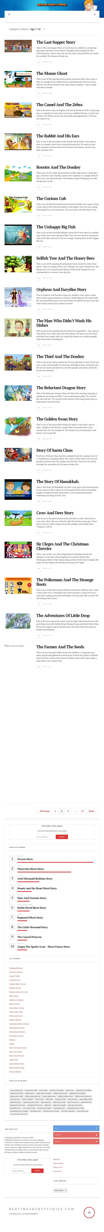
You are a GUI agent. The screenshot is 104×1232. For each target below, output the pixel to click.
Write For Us (57, 1167)
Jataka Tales (13, 1060)
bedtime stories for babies (43, 1093)
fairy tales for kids (60, 1099)
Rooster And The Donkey (58, 167)
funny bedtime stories (86, 1099)
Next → (93, 811)
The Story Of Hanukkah (57, 481)
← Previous (43, 811)
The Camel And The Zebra (59, 104)
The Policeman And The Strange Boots (64, 582)
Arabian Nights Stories (17, 984)
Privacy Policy (58, 1163)
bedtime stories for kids (60, 1093)
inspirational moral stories (17, 1105)
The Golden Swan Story (57, 419)
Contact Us (57, 1171)
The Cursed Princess (29, 937)
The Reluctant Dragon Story (61, 387)
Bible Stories (13, 996)
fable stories (49, 1099)
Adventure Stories (25, 904)
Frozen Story (25, 859)
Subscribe (58, 1135)
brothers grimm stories (49, 1096)
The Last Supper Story (55, 42)
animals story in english (57, 1090)
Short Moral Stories (16, 1056)
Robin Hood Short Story (31, 907)
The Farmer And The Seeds (60, 646)
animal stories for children (83, 1090)
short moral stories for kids (51, 1111)
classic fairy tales (15, 1099)
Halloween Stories (16, 1016)
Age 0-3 (20, 866)
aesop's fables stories (16, 1090)
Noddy (11, 1044)
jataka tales (48, 1105)
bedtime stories (29, 1093)
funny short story (46, 1102)
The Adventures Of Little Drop (62, 615)
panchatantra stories (59, 1108)
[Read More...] (38, 62)
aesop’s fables (43, 1090)
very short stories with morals (19, 1114)
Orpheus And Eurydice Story (61, 289)
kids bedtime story (15, 1108)
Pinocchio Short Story (30, 868)
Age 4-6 (20, 875)
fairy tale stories (72, 1099)
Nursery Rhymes (15, 1072)
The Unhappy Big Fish (55, 226)
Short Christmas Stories (18, 1048)
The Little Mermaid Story (32, 927)
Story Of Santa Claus (54, 450)
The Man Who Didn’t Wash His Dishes (63, 323)
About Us (56, 1159)
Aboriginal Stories (16, 968)
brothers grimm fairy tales (33, 1096)
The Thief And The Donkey (60, 356)
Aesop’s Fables (14, 976)
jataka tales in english (59, 1105)
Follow (57, 1141)
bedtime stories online (16, 1096)
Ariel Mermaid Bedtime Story (35, 878)
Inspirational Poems (16, 1064)
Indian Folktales (15, 1020)
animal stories (70, 1090)
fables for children (27, 1099)
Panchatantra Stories (17, 1032)
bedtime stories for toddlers (77, 1093)
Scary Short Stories (16, 1036)
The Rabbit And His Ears (57, 136)
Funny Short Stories (16, 1008)
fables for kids (39, 1099)
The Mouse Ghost (51, 73)
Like (56, 1128)
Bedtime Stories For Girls (18, 992)
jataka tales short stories (75, 1105)
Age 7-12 (20, 856)
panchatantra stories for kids (75, 1108)
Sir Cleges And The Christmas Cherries (62, 546)
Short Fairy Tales (15, 1052)
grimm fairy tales (86, 1102)
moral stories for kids (29, 1108)
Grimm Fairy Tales (16, 1012)
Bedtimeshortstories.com (42, 1209)
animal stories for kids (16, 1093)
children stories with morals (83, 1096)
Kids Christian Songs (16, 1068)
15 (82, 811)
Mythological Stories (16, 1028)
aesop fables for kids (31, 1090)
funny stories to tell (73, 1102)
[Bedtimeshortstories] (52, 5)
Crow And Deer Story (55, 512)
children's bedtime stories (65, 1096)
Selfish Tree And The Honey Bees (65, 258)
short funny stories (35, 1111)
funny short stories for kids (31, 1102)
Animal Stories (14, 980)
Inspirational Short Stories (19, 1024)
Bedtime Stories (15, 988)
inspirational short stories (35, 1105)
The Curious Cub (51, 198)
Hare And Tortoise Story (31, 898)
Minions (12, 1040)
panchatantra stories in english (19, 1111)
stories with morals (82, 1111)
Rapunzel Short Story (30, 917)
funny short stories (15, 1102)
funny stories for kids (59, 1102)
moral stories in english (44, 1108)
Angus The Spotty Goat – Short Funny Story (43, 946)
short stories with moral (68, 1111)
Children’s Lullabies (16, 1000)
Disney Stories (14, 1004)
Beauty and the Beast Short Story (37, 888)
